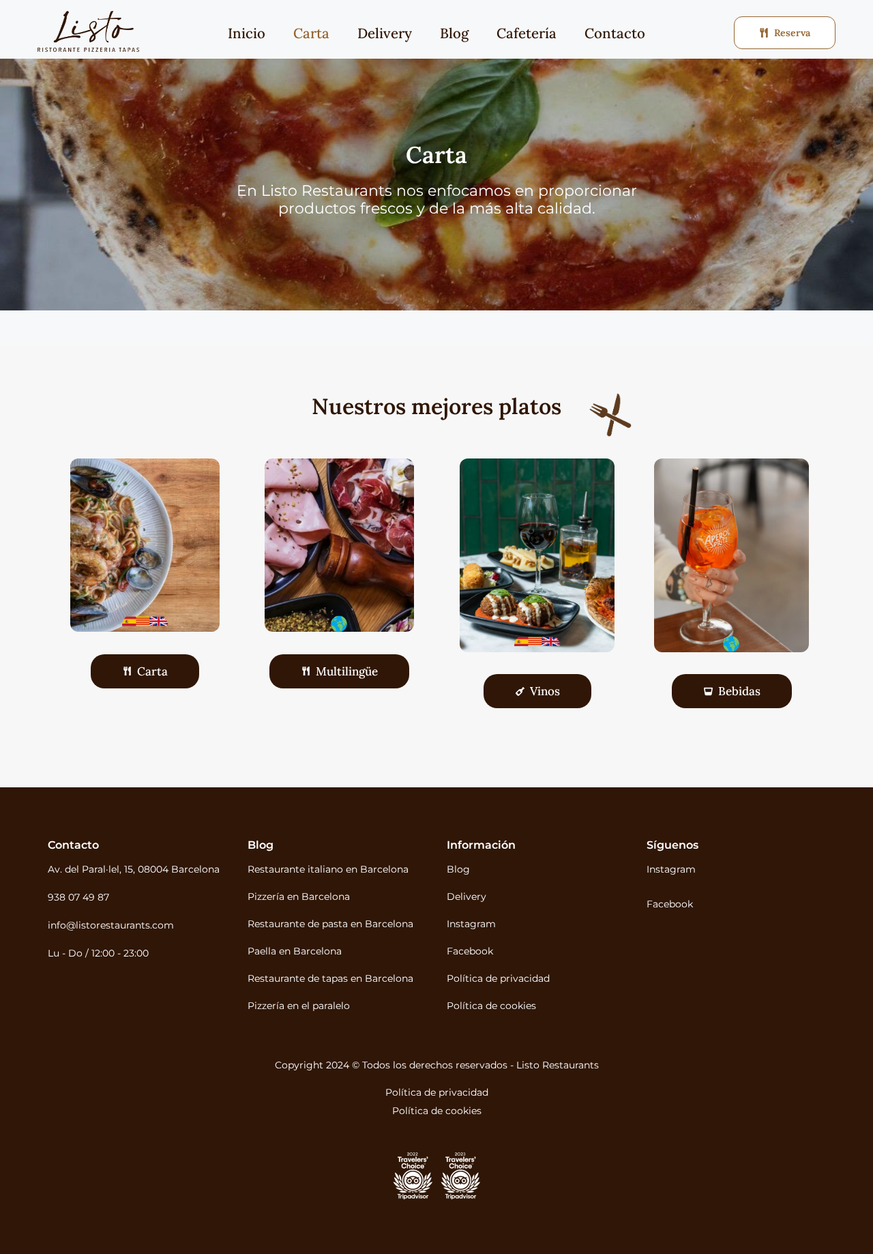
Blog (454, 33)
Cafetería (527, 33)
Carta (311, 33)
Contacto (615, 33)
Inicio (246, 33)
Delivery (384, 33)
